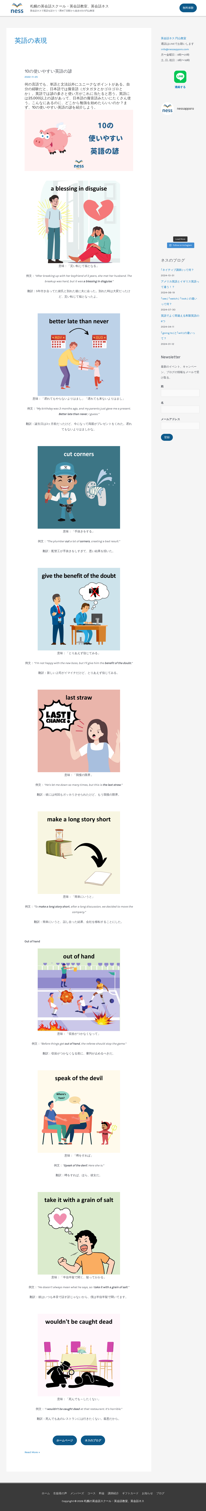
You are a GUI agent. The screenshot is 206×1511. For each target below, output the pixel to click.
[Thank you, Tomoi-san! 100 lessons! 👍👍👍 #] (180, 176)
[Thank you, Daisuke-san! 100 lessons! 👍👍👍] (180, 153)
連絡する (180, 87)
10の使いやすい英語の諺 (48, 71)
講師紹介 (113, 1493)
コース (91, 1493)
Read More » (32, 1452)
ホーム (46, 1493)
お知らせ (147, 1493)
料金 (101, 1493)
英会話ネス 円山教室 (173, 38)
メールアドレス (170, 419)
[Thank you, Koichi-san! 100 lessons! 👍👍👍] (180, 199)
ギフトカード (130, 1493)
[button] (188, 8)
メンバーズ (77, 1493)
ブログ (160, 1493)
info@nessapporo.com (175, 49)
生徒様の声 (60, 1493)
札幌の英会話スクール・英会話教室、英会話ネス (69, 6)
